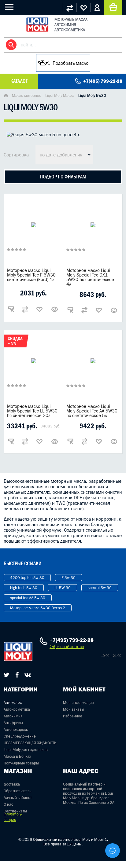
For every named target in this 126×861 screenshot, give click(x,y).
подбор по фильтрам (63, 177)
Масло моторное (26, 95)
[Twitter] (6, 675)
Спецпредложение (20, 736)
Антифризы (13, 722)
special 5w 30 (100, 587)
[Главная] (6, 96)
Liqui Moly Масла (59, 95)
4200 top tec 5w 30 (27, 577)
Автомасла (13, 702)
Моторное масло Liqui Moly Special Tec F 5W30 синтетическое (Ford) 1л (31, 275)
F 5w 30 (68, 577)
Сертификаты (15, 811)
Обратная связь (17, 791)
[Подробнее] (54, 309)
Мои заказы (73, 709)
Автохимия (13, 716)
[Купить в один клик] (11, 309)
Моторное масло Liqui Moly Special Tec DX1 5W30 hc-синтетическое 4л (90, 277)
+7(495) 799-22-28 (102, 81)
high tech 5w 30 (23, 587)
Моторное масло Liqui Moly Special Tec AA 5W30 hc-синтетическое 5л (91, 411)
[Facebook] (17, 675)
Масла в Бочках (17, 756)
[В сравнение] (25, 309)
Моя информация (78, 702)
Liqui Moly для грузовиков (26, 749)
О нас (8, 804)
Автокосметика (17, 709)
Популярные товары (21, 763)
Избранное (72, 716)
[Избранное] (83, 7)
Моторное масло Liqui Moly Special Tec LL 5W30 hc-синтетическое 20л (32, 411)
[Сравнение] (69, 7)
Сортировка (16, 154)
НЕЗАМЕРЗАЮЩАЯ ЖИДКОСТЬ (30, 743)
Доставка (12, 784)
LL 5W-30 (62, 587)
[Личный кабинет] (97, 7)
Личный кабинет (18, 797)
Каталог (19, 81)
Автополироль (16, 729)
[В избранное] (39, 309)
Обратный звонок (67, 646)
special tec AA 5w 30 (27, 597)
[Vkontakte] (27, 675)
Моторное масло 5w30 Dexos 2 (37, 608)
